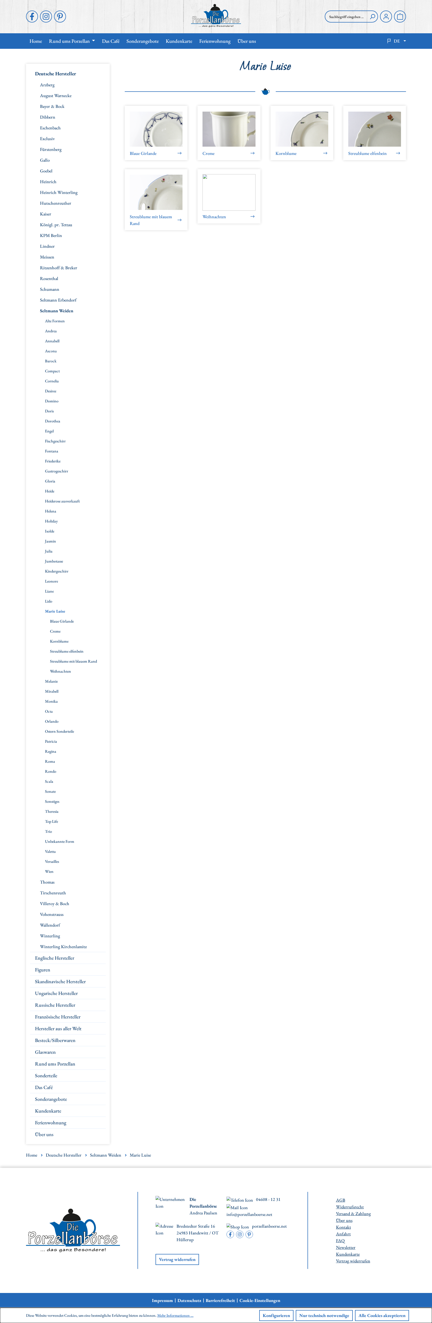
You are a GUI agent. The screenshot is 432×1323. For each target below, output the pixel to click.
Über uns (44, 1134)
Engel (49, 431)
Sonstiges (52, 801)
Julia (48, 551)
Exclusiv (47, 138)
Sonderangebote (51, 1099)
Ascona (51, 351)
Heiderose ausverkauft (62, 501)
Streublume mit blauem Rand (73, 661)
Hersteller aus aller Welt (58, 1028)
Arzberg (47, 85)
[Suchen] (372, 17)
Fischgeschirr (55, 441)
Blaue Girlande (62, 621)
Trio (48, 831)
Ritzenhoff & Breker (58, 268)
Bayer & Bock (52, 106)
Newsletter (346, 1247)
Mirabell (51, 691)
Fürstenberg (51, 149)
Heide (49, 491)
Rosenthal (49, 278)
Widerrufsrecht (350, 1207)
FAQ (340, 1240)
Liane (49, 591)
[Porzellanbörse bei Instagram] (46, 17)
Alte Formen (55, 321)
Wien (49, 871)
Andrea (51, 331)
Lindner (47, 246)
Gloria (50, 481)
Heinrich (48, 181)
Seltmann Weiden (56, 311)
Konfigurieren (276, 1315)
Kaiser (45, 214)
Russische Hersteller (55, 1005)
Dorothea (52, 421)
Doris (49, 411)
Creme (55, 631)
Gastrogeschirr (56, 471)
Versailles (52, 861)
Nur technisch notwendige (324, 1315)
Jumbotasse (54, 561)
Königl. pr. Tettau (56, 224)
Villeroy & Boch (54, 903)
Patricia (51, 741)
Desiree (50, 391)
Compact (52, 371)
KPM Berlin (51, 235)
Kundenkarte (48, 1111)
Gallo (45, 160)
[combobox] (346, 17)
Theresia (51, 811)
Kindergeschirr (56, 571)
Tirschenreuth (53, 893)
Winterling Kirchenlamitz (63, 946)
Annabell (52, 341)
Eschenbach (50, 128)
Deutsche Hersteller (55, 73)
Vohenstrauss (52, 914)
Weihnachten (60, 671)
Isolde (49, 531)
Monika (51, 701)
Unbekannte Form (59, 841)
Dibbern (47, 117)
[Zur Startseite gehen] (216, 15)
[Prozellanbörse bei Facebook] (32, 17)
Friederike (52, 461)
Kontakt (343, 1227)
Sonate (50, 791)
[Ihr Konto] (386, 17)
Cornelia (52, 381)
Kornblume (59, 641)
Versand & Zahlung (353, 1213)
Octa (49, 711)
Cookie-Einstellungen (260, 1300)
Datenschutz (189, 1300)
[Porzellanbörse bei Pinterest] (60, 17)
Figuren (42, 969)
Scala (49, 781)
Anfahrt (343, 1234)
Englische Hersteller (54, 958)
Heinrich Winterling (59, 192)
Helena (50, 511)
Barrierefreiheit (220, 1300)
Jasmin (50, 541)
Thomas (47, 882)
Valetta (50, 851)
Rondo (50, 771)
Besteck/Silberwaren (55, 1040)
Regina (50, 751)
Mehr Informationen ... (175, 1315)
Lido (48, 601)
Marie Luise (55, 611)
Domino (51, 401)
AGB (340, 1200)
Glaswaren (45, 1052)
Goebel (46, 171)
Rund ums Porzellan (55, 1064)
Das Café (44, 1087)
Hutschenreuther (55, 203)
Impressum (162, 1300)
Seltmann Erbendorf (58, 300)
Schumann (49, 289)
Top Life (51, 821)
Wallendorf (50, 925)
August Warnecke (56, 95)
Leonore (51, 581)
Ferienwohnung (50, 1122)
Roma (50, 761)
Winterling (50, 936)
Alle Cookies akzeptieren (382, 1315)
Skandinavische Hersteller (60, 981)
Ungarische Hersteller (56, 993)
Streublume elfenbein (67, 651)
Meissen (47, 257)
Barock (50, 361)
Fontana (51, 451)
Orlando (51, 721)
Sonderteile (46, 1075)
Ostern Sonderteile (59, 731)
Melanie (51, 681)
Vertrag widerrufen (177, 1259)
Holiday (51, 521)
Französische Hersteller (57, 1016)
